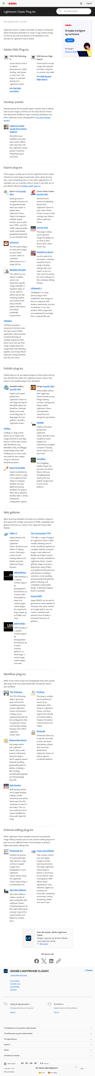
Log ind (89, 3)
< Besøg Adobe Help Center (18, 975)
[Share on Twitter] (44, 963)
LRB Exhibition (20, 572)
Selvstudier (13, 990)
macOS (23, 191)
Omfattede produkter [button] (12, 1056)
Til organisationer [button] (10, 1039)
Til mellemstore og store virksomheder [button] (18, 1033)
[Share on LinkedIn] (51, 963)
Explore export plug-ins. (31, 186)
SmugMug (41, 459)
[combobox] (73, 11)
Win (11, 194)
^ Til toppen (88, 970)
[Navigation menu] (3, 3)
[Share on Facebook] (36, 963)
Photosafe (41, 731)
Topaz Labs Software (45, 851)
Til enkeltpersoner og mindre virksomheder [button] (20, 1028)
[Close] (76, 1067)
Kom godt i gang (15, 984)
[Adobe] (12, 3)
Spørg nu (12, 1012)
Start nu (56, 1012)
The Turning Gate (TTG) (41, 533)
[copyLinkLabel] (58, 963)
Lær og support (14, 981)
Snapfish (40, 422)
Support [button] (7, 1044)
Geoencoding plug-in (18, 740)
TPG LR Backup (16, 692)
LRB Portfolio (19, 623)
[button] (81, 3)
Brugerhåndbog (14, 987)
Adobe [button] (6, 1050)
